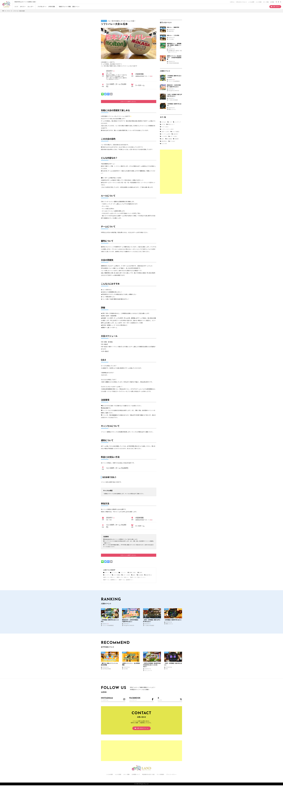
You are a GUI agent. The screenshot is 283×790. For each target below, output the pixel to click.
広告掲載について (136, 774)
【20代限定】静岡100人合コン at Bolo (110, 620)
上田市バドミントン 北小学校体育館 (131, 664)
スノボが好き (164, 136)
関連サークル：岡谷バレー (109, 577)
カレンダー (30, 6)
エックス (160, 699)
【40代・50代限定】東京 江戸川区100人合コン (151, 620)
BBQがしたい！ (171, 124)
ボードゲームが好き (166, 134)
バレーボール (114, 572)
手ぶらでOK (164, 143)
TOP (3, 10)
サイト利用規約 (160, 774)
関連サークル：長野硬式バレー (110, 579)
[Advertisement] (171, 172)
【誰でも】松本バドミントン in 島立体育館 (109, 664)
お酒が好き (175, 134)
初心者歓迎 (140, 574)
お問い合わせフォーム (142, 728)
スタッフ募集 (266, 2)
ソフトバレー (123, 572)
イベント (8, 10)
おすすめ (163, 124)
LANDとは (232, 2)
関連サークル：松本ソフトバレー (138, 577)
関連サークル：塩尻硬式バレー (126, 579)
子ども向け (172, 141)
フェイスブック (134, 699)
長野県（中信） (132, 572)
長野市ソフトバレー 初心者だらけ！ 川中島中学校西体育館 (174, 57)
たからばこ (163, 122)
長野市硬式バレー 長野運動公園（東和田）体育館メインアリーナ (174, 45)
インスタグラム (107, 699)
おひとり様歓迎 (116, 574)
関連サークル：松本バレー (123, 577)
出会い (134, 574)
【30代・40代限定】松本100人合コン (173, 664)
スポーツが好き (126, 574)
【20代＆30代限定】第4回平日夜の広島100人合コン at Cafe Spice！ (152, 665)
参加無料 (176, 138)
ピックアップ (108, 574)
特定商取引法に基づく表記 (148, 774)
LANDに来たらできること (241, 2)
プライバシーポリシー (171, 774)
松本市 (140, 572)
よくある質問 (251, 2)
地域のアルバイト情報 (65, 6)
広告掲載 (272, 2)
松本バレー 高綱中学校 (173, 27)
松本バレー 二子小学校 (173, 35)
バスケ (170, 122)
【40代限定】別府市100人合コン (173, 619)
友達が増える (149, 574)
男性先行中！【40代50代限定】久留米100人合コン (130, 620)
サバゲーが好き (164, 126)
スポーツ (107, 572)
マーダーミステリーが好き (167, 129)
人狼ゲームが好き (165, 131)
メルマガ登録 (258, 2)
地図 (151, 76)
